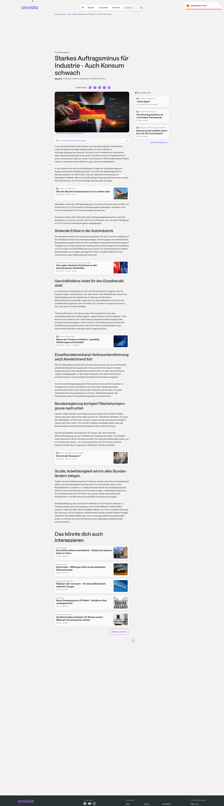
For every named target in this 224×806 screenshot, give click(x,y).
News (69, 14)
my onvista (103, 7)
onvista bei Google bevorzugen (73, 140)
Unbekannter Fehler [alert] (198, 6)
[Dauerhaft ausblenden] (127, 140)
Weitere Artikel (118, 631)
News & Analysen (60, 14)
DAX (128, 804)
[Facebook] (94, 88)
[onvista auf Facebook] (84, 804)
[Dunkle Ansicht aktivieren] (33, 1)
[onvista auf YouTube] (89, 804)
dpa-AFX (58, 78)
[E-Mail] (109, 88)
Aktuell (91, 7)
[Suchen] (142, 8)
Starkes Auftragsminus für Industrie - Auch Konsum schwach (92, 14)
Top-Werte (166, 804)
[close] (220, 4)
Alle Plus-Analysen (159, 142)
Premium (116, 7)
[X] (104, 88)
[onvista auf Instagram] (94, 804)
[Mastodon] (90, 88)
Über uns (194, 804)
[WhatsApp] (99, 88)
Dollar (146, 804)
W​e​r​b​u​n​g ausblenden (132, 32)
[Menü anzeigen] (82, 7)
